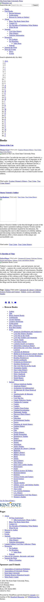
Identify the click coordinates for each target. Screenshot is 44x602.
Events (11, 53)
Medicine (17, 450)
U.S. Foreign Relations (22, 491)
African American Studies (23, 384)
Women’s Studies (20, 497)
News (11, 51)
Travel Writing (19, 487)
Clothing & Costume (21, 402)
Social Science (19, 479)
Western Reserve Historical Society (17, 575)
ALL (6, 61)
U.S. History (18, 493)
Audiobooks (13, 317)
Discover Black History (22, 414)
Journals (7, 29)
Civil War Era (18, 398)
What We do (13, 27)
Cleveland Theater (20, 342)
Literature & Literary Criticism (27, 258)
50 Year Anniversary (16, 518)
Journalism (17, 444)
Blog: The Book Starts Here (19, 21)
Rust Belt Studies (15, 327)
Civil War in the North (21, 336)
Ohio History (13, 33)
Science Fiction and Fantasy (10, 292)
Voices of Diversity (20, 372)
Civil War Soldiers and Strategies (25, 338)
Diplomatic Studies (20, 412)
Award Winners (14, 319)
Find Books (9, 11)
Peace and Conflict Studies (23, 465)
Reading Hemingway (21, 358)
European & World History (23, 424)
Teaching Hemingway (21, 364)
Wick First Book (19, 376)
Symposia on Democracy (22, 362)
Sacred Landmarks (20, 360)
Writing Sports (19, 380)
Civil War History (15, 31)
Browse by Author (11, 530)
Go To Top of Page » (7, 501)
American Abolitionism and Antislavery (28, 332)
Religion (17, 475)
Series (11, 330)
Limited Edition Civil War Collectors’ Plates (20, 544)
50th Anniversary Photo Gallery (25, 520)
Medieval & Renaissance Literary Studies (28, 354)
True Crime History (6, 152)
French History (19, 432)
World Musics (18, 378)
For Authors (13, 39)
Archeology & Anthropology (24, 388)
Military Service (19, 454)
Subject (11, 382)
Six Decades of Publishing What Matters (23, 25)
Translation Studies (20, 368)
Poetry (16, 469)
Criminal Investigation (21, 410)
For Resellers (13, 41)
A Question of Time (7, 254)
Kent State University (12, 573)
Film (15, 430)
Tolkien (7, 290)
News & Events (10, 49)
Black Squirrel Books (16, 315)
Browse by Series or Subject (19, 17)
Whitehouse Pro (33, 597)
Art (15, 392)
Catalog (7, 532)
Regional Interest (20, 473)
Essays (16, 422)
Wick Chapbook (19, 374)
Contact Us (13, 23)
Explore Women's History (26, 150)
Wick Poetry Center (12, 577)
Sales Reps (17, 43)
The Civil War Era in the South (25, 366)
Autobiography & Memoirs (23, 394)
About (7, 19)
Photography (18, 467)
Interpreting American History (24, 346)
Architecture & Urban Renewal (25, 390)
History (16, 438)
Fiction (16, 428)
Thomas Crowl (4, 150)
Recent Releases (15, 13)
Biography (17, 396)
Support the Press (11, 47)
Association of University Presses (16, 571)
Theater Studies (19, 483)
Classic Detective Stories (22, 400)
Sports (16, 481)
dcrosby (33, 595)
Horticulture (18, 440)
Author (11, 311)
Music (16, 456)
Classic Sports (19, 340)
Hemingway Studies (21, 436)
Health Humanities (20, 434)
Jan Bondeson (4, 197)
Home (7, 9)
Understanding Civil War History (25, 495)
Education (17, 418)
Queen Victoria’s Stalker (9, 193)
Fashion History (19, 426)
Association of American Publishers (17, 569)
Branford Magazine (17, 597)
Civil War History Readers (23, 334)
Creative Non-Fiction (21, 408)
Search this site (5, 5)
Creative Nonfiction (16, 321)
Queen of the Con (6, 145)
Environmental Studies (22, 420)
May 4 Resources (15, 325)
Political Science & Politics (23, 471)
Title (10, 313)
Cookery (17, 406)
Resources (8, 37)
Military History (19, 452)
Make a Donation (15, 560)
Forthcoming (13, 15)
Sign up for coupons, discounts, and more (19, 556)
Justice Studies (19, 446)
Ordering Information (16, 35)
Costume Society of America (24, 344)
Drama (16, 416)
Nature (16, 458)
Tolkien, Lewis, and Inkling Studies (23, 260)
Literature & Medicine (21, 352)
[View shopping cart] (6, 3)
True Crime (37, 150)
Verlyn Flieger (4, 258)
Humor (16, 442)
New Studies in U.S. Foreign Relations (27, 356)
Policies (12, 45)
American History (20, 386)
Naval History (19, 460)
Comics (16, 404)
